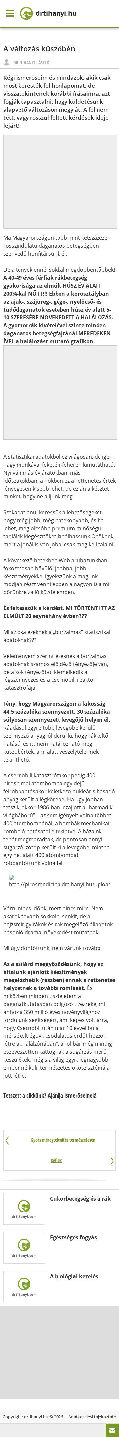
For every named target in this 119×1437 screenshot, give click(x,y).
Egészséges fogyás (73, 1237)
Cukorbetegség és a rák (80, 1198)
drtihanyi (56, 13)
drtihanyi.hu (36, 1417)
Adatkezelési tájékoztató (92, 1417)
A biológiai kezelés (74, 1276)
